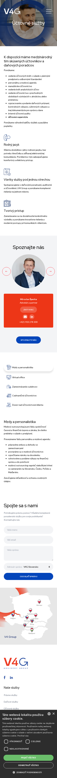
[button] (28, 772)
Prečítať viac (23, 735)
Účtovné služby (11, 708)
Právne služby (10, 695)
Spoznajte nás (28, 340)
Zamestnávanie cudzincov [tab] (24, 386)
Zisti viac (28, 309)
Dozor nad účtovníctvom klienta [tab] (27, 404)
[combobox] (49, 713)
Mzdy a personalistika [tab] (22, 367)
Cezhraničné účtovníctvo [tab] (24, 395)
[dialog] (28, 744)
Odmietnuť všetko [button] (28, 765)
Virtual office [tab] (18, 377)
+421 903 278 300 (28, 322)
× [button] (53, 714)
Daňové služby (11, 701)
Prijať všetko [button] (28, 757)
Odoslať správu (28, 576)
